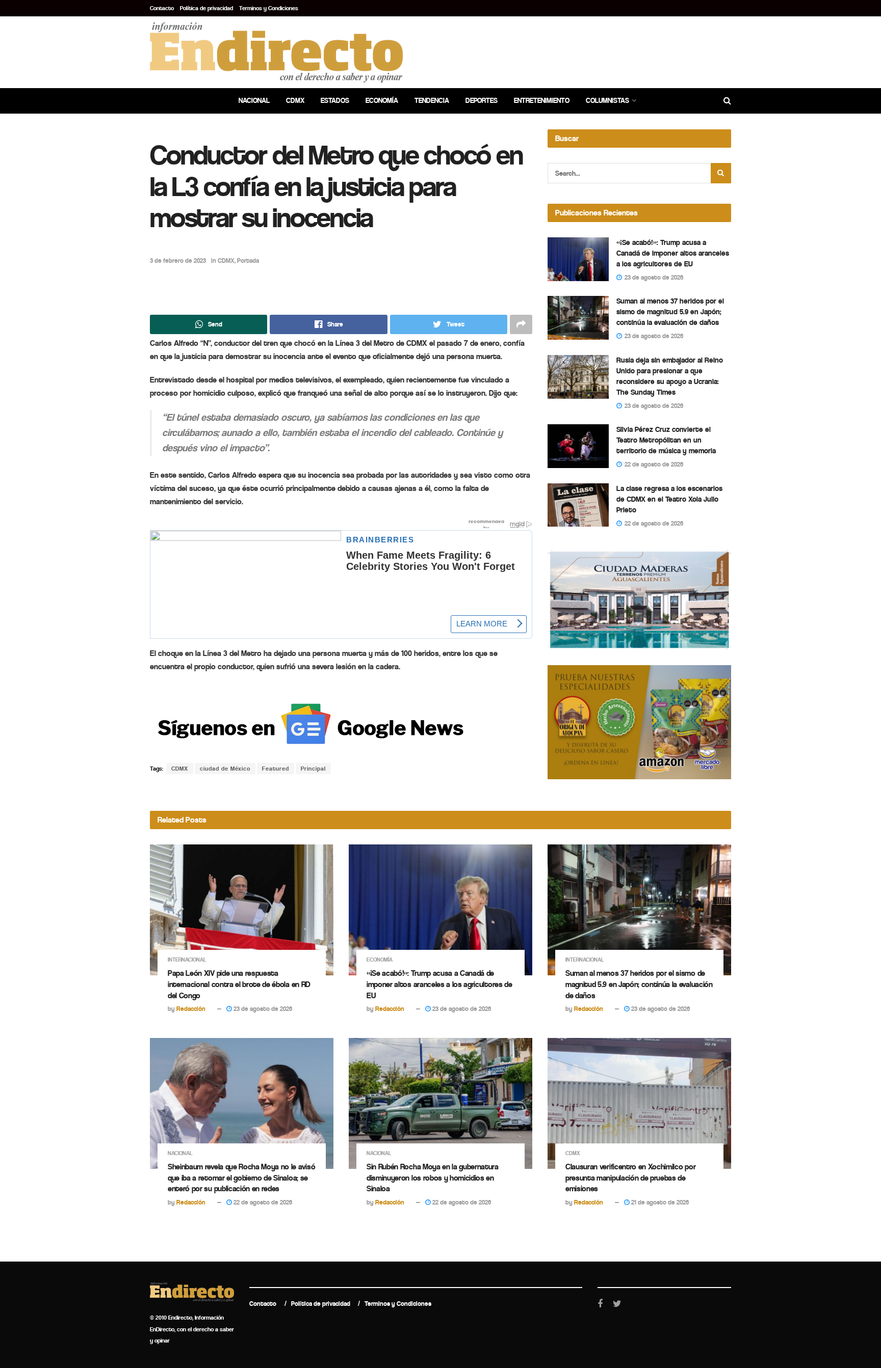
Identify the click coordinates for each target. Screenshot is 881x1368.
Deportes (481, 100)
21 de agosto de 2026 (659, 1202)
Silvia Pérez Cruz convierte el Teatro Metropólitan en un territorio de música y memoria (666, 440)
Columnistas (607, 100)
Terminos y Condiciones (268, 8)
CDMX (295, 100)
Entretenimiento (541, 100)
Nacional (254, 100)
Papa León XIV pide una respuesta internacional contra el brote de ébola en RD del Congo (239, 984)
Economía (382, 100)
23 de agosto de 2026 (262, 1009)
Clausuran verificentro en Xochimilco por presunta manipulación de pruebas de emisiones (630, 1177)
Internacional (187, 960)
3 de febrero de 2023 (178, 260)
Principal (313, 768)
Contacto (162, 8)
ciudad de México (225, 768)
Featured (275, 768)
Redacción (190, 1009)
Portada (248, 260)
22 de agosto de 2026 (262, 1202)
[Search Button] (721, 173)
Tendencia (431, 100)
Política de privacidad (206, 8)
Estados (335, 100)
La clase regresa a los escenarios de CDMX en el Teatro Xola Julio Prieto (669, 499)
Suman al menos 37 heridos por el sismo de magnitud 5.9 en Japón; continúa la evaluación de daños (670, 311)
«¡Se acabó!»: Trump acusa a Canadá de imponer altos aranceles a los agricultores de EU (672, 253)
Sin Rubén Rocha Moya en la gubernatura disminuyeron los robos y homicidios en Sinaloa (433, 1177)
